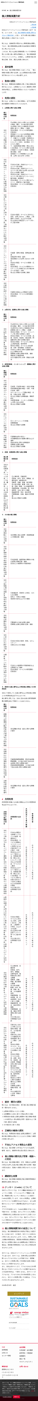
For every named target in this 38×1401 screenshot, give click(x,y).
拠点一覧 (22, 1359)
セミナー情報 (6, 1355)
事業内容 (5, 1366)
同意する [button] (16, 1396)
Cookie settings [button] (7, 1397)
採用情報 (5, 1350)
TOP (3, 1347)
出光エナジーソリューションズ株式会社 (12, 2)
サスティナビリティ (26, 1362)
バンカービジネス (8, 1372)
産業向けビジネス (8, 1369)
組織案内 (22, 1356)
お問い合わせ (23, 1366)
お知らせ (5, 1353)
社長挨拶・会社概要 (26, 1350)
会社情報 (22, 1347)
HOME (4, 10)
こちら (32, 1390)
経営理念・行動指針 (26, 1353)
